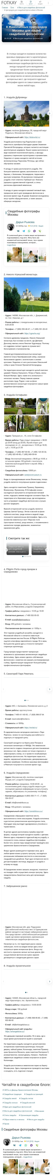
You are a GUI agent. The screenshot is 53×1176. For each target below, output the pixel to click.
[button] (49, 113)
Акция (40, 226)
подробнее (11, 245)
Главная (5, 7)
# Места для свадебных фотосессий (31, 7)
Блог (12, 7)
